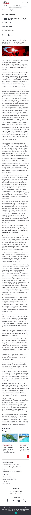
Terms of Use (6, 481)
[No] (29, 510)
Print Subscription (17, 491)
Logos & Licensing (7, 469)
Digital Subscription (16, 494)
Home (3, 10)
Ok (16, 512)
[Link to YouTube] (19, 500)
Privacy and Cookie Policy (9, 479)
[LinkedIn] (9, 35)
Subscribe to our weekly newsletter (12, 471)
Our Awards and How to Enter (11, 465)
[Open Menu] (27, 2)
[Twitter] (3, 35)
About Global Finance (8, 477)
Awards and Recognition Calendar (12, 467)
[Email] (12, 35)
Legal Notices (6, 483)
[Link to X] (24, 500)
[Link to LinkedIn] (13, 500)
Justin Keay (10, 30)
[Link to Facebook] (7, 500)
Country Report (11, 10)
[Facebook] (6, 35)
